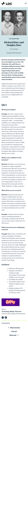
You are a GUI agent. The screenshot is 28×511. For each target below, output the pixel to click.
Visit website (6, 323)
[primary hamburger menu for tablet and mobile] (25, 3)
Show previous (15, 327)
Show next (12, 335)
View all (14, 331)
